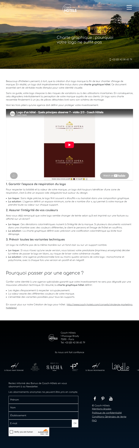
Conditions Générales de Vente (109, 417)
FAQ (94, 420)
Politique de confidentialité (107, 413)
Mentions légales (101, 409)
